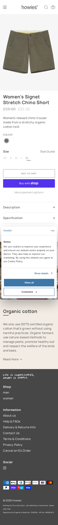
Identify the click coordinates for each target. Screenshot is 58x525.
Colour (7, 134)
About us (9, 416)
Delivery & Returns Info (19, 427)
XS (5, 158)
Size (29, 151)
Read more (11, 359)
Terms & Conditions (17, 439)
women (8, 398)
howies (17, 500)
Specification (13, 218)
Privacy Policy (13, 445)
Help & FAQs (11, 421)
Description (11, 207)
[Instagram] (4, 468)
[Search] (46, 7)
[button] (6, 140)
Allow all (29, 282)
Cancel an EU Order (17, 451)
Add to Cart (29, 173)
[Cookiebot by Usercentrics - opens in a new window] (41, 231)
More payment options (29, 192)
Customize (27, 291)
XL (27, 158)
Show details (41, 273)
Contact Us (11, 433)
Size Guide (47, 151)
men (6, 392)
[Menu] (5, 7)
